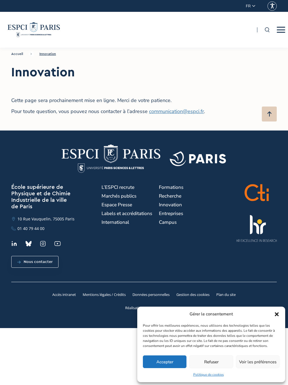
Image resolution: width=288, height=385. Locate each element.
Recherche (170, 196)
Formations (171, 187)
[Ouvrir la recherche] (267, 29)
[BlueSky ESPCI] (29, 244)
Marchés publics (119, 196)
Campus (168, 222)
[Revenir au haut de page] (269, 114)
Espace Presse (117, 205)
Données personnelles (151, 294)
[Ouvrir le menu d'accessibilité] (272, 6)
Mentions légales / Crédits (104, 294)
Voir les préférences (257, 362)
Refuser (211, 362)
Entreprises (171, 213)
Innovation (47, 54)
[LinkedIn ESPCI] (14, 244)
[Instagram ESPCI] (43, 244)
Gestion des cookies (193, 294)
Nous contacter (38, 262)
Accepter (164, 362)
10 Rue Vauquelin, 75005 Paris (46, 219)
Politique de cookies (208, 374)
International (115, 222)
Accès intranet (64, 294)
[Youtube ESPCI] (57, 243)
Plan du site (226, 294)
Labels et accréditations (127, 213)
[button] (277, 314)
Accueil (17, 54)
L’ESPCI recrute (118, 187)
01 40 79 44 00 (30, 228)
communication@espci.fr (176, 111)
